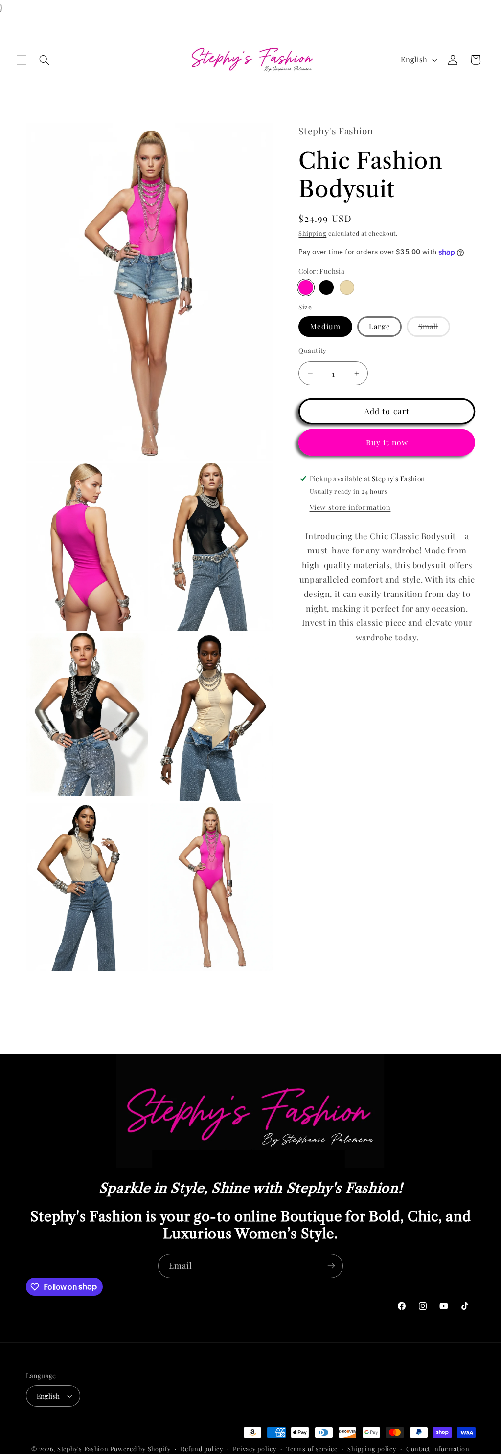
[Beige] (347, 287)
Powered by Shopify (140, 1448)
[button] (21, 59)
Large (379, 326)
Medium (325, 326)
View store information (350, 507)
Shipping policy (371, 1448)
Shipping (312, 233)
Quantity (312, 350)
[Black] (326, 287)
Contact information (438, 1448)
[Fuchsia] (305, 287)
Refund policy (202, 1448)
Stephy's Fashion (83, 1448)
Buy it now (387, 442)
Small (434, 328)
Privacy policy (254, 1448)
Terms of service (312, 1448)
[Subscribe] (331, 1266)
